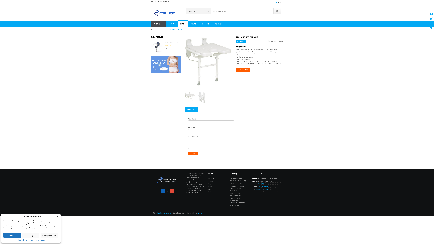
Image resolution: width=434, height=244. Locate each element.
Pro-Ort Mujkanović (164, 213)
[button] (57, 216)
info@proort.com (262, 189)
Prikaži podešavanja (49, 235)
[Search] (277, 11)
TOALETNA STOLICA (171, 43)
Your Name (192, 119)
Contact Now (243, 70)
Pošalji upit (241, 41)
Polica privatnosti (33, 240)
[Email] (431, 23)
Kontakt (42, 240)
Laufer (200, 213)
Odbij (31, 235)
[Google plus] (172, 191)
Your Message (193, 136)
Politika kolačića (22, 240)
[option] (208, 61)
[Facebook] (163, 191)
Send (193, 154)
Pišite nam (157, 1)
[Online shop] (166, 64)
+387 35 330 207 (263, 186)
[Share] (431, 27)
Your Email (191, 128)
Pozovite (167, 1)
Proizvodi (162, 30)
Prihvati (12, 235)
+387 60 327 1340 (263, 184)
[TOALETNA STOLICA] (156, 47)
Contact (191, 109)
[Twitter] (167, 191)
